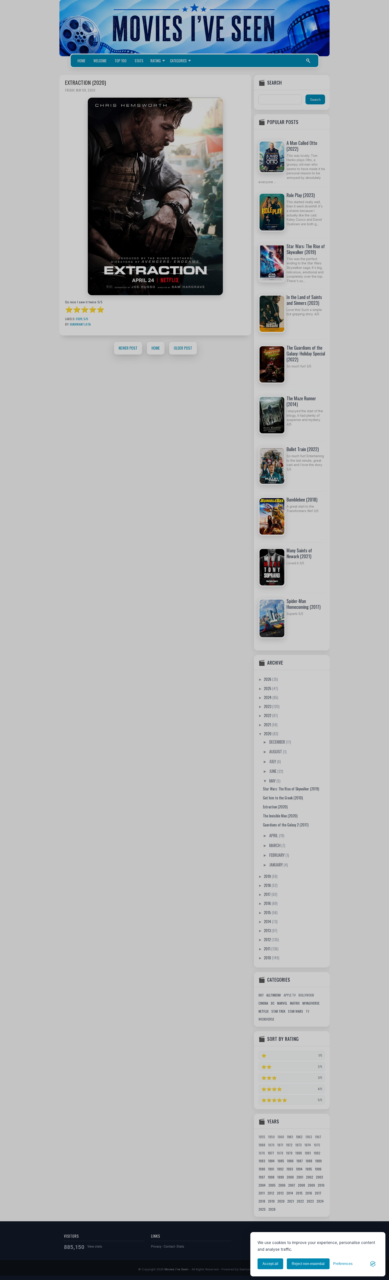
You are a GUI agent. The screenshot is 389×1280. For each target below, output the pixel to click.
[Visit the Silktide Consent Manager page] (372, 1263)
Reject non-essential (308, 1264)
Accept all (270, 1264)
